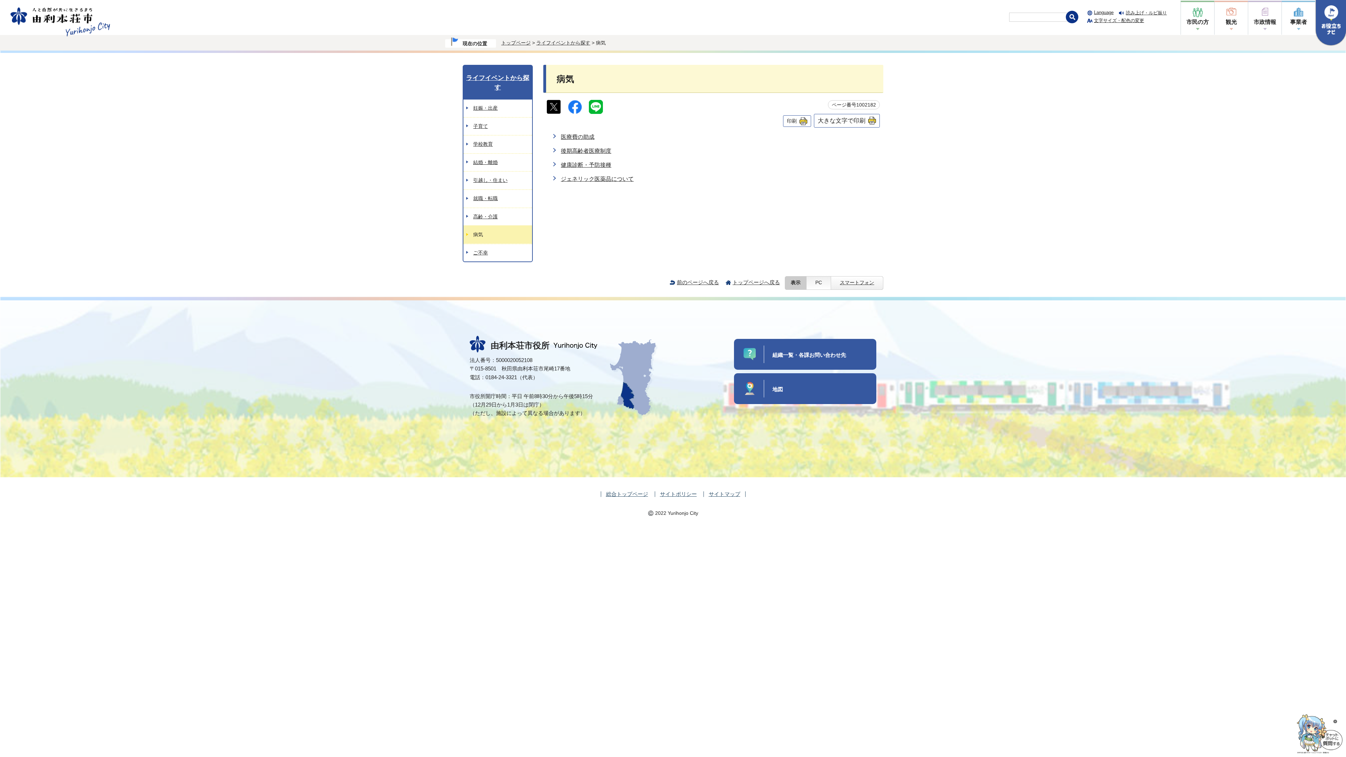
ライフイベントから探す (563, 43)
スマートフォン (857, 282)
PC (818, 282)
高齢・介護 (485, 216)
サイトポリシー (678, 494)
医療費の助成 (577, 137)
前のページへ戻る (698, 282)
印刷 (792, 121)
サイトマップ (724, 494)
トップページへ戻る (756, 282)
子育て (480, 126)
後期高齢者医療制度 (586, 151)
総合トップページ (627, 494)
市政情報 (1265, 22)
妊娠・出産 (485, 108)
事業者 (1298, 22)
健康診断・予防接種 (586, 165)
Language (1104, 12)
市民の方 (1198, 22)
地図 (778, 389)
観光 (1231, 22)
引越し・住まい (490, 180)
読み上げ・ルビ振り (1146, 12)
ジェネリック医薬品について (597, 179)
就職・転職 (485, 198)
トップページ (516, 43)
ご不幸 (480, 252)
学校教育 (483, 144)
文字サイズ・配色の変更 (1119, 20)
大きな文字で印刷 (841, 120)
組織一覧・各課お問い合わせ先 (809, 355)
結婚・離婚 (485, 162)
